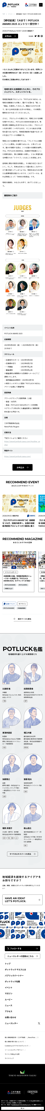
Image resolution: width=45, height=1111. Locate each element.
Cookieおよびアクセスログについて (16, 1046)
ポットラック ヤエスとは (15, 969)
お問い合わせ (10, 1017)
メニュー (41, 5)
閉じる (22, 1108)
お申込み (8, 36)
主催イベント (10, 604)
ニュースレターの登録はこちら (20, 956)
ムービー (8, 999)
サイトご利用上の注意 (12, 1054)
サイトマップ (9, 1058)
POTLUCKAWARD (9, 608)
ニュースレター (11, 1023)
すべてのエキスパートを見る (20, 854)
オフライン (22, 604)
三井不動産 (21, 1037)
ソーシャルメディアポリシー (14, 1050)
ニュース (8, 1005)
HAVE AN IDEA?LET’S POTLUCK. (15, 900)
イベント (10, 14)
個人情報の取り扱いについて (14, 1041)
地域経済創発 (21, 608)
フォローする (15, 948)
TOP (3, 14)
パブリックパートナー (14, 975)
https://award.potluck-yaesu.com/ (17, 456)
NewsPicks (31, 1037)
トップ (7, 963)
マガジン (8, 993)
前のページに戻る (24, 619)
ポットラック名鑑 (12, 981)
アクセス (8, 1011)
